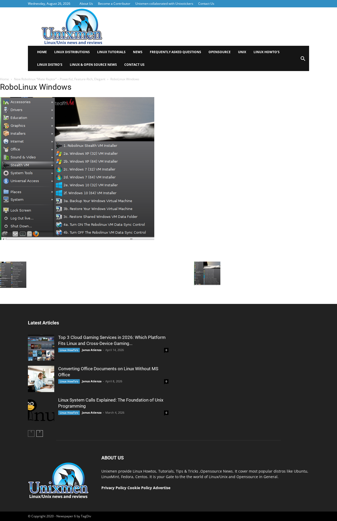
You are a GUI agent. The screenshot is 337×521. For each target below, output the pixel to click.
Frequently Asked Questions (175, 52)
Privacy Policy (113, 487)
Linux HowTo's (69, 350)
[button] (302, 60)
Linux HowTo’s (267, 52)
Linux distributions (72, 52)
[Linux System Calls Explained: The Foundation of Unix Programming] (41, 410)
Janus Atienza (92, 350)
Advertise (161, 487)
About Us (86, 3)
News (137, 52)
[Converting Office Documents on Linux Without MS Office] (41, 379)
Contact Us (206, 3)
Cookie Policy (140, 487)
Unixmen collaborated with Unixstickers (164, 3)
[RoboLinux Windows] (77, 258)
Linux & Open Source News (93, 64)
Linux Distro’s (49, 64)
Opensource (220, 52)
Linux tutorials (111, 52)
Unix (242, 52)
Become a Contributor (114, 3)
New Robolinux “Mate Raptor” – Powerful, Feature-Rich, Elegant (59, 79)
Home (42, 52)
